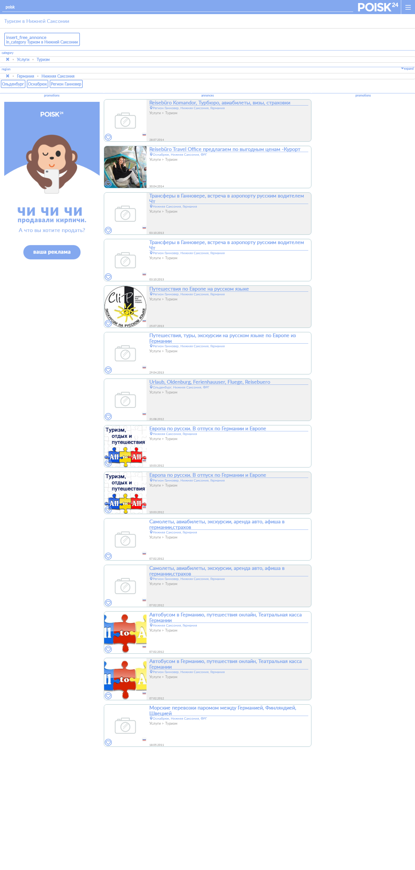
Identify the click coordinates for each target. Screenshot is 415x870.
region (6, 69)
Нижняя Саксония (58, 76)
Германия (25, 76)
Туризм (43, 59)
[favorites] (108, 137)
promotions (52, 95)
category (8, 52)
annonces (207, 95)
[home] (378, 7)
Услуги (23, 59)
